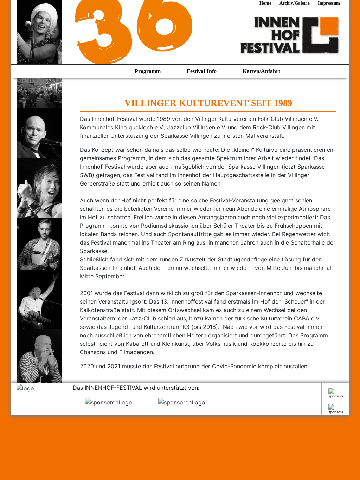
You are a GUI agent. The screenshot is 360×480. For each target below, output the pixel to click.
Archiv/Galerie (295, 3)
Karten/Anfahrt (261, 71)
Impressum (329, 3)
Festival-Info (202, 71)
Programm (148, 71)
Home (265, 3)
